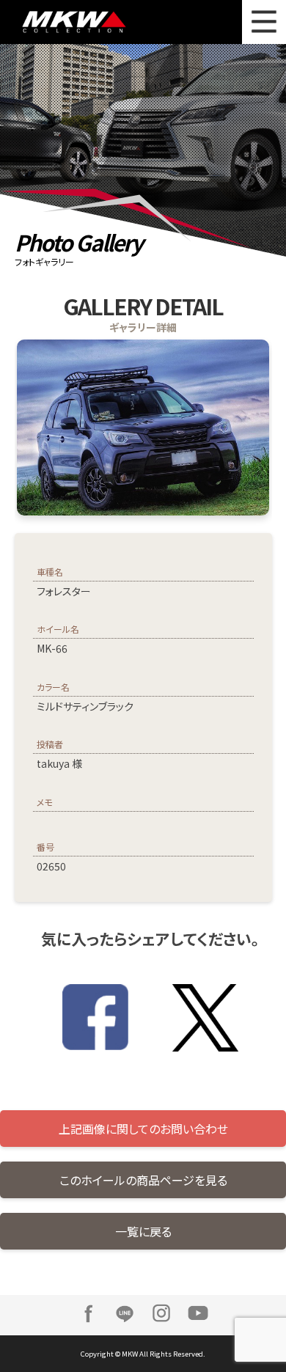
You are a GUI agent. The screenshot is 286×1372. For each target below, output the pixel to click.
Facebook (88, 1313)
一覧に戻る (143, 1231)
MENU (264, 22)
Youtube (198, 1313)
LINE (124, 1313)
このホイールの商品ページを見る (143, 1180)
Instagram (161, 1313)
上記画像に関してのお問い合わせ (143, 1128)
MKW (87, 22)
